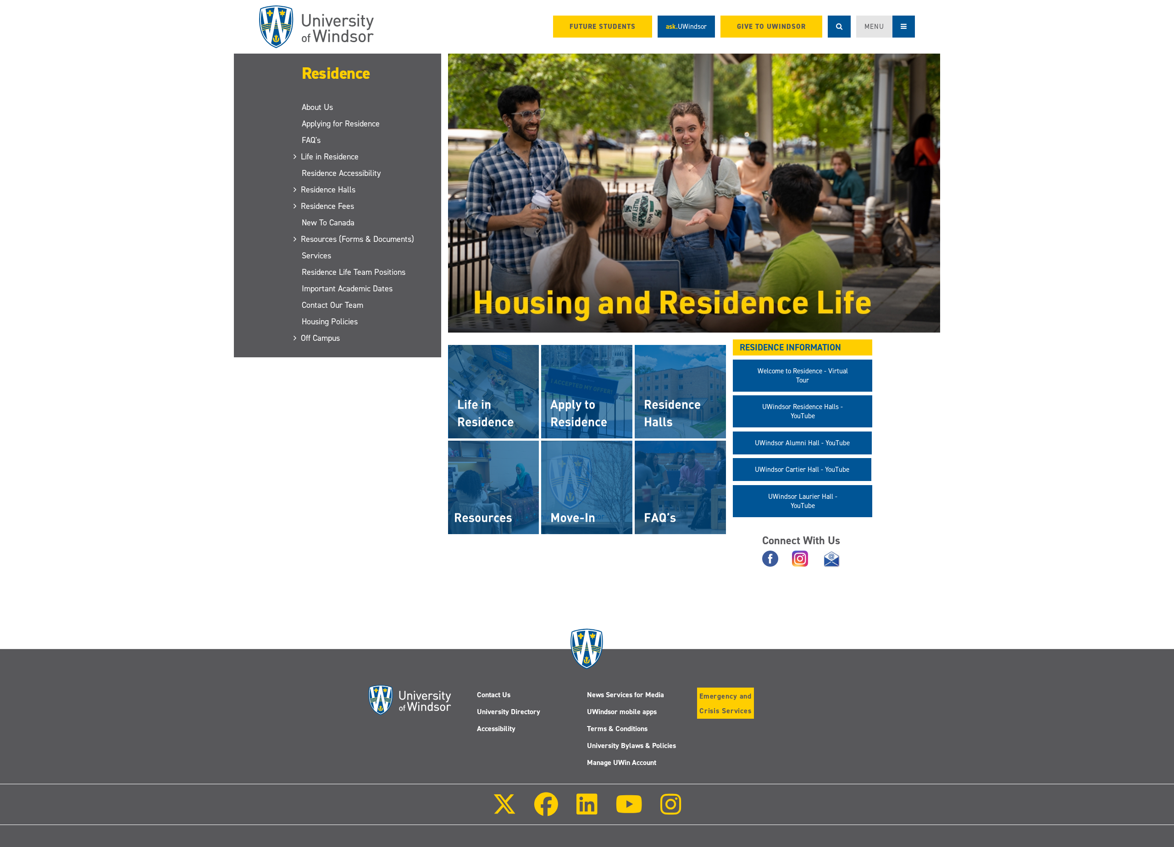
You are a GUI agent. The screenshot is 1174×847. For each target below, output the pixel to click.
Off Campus (321, 338)
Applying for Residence (341, 123)
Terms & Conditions (617, 728)
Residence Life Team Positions (353, 272)
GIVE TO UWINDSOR (771, 26)
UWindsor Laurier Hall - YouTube (802, 501)
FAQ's (311, 140)
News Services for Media (625, 694)
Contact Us (493, 694)
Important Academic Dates (347, 288)
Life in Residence (330, 156)
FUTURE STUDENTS (603, 26)
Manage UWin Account (621, 762)
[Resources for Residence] (493, 487)
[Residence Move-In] (586, 487)
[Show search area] (839, 27)
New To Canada (328, 222)
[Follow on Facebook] (546, 810)
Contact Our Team (332, 305)
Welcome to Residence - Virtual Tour (803, 375)
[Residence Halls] (680, 391)
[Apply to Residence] (586, 391)
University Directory (508, 711)
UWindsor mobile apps (622, 711)
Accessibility (496, 728)
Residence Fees (328, 206)
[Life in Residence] (493, 391)
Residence (336, 73)
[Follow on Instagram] (671, 810)
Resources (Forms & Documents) (358, 239)
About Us (317, 107)
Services (316, 255)
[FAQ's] (680, 487)
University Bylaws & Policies (631, 745)
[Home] (316, 26)
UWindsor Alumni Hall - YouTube (802, 443)
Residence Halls (328, 189)
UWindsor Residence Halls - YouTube (802, 411)
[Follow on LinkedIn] (586, 810)
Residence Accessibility (341, 173)
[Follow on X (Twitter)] (504, 810)
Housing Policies (330, 321)
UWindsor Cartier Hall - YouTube (802, 469)
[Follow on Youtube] (629, 810)
